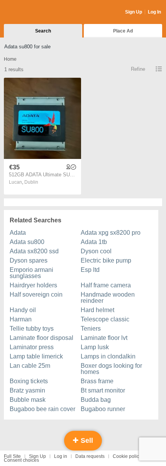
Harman (21, 319)
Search (43, 31)
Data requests (90, 456)
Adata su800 (27, 242)
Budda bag (96, 399)
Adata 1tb (94, 242)
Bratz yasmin (27, 390)
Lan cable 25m (30, 365)
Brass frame (97, 381)
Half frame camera (106, 285)
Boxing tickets (29, 381)
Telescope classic (105, 319)
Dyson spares (28, 260)
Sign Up (133, 12)
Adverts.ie (34, 12)
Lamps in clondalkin (108, 356)
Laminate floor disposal (41, 338)
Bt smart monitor (103, 390)
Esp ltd (90, 269)
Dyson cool (96, 251)
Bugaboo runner (103, 409)
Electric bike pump (106, 260)
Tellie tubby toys (32, 328)
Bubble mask (28, 399)
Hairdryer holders (33, 285)
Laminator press (32, 347)
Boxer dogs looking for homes (111, 368)
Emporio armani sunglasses (31, 272)
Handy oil (23, 310)
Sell (86, 440)
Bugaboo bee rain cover (42, 409)
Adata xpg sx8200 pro (111, 232)
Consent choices (21, 460)
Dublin (31, 182)
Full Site (12, 456)
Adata (18, 232)
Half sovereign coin (36, 294)
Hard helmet (97, 310)
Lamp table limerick (36, 356)
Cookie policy (127, 456)
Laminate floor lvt (104, 338)
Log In (154, 12)
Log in (60, 456)
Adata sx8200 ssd (34, 251)
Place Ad (123, 31)
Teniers (91, 328)
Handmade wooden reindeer (108, 297)
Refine (138, 69)
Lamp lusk (95, 347)
